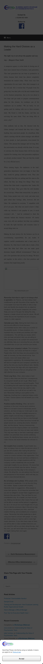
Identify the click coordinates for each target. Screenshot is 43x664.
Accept (21, 658)
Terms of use (17, 652)
